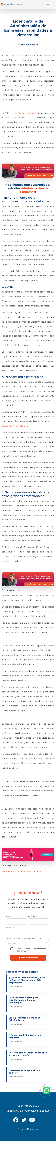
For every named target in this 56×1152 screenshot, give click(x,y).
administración (34, 871)
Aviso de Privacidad (28, 1129)
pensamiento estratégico (15, 426)
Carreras (6, 871)
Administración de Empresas (21, 113)
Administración (18, 871)
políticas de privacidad (35, 949)
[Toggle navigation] (47, 4)
